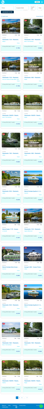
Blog (9, 405)
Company (15, 405)
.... (24, 397)
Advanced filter (7, 12)
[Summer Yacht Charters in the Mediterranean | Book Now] (3, 2)
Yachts (37, 2)
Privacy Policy (22, 405)
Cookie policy (5, 407)
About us (4, 405)
